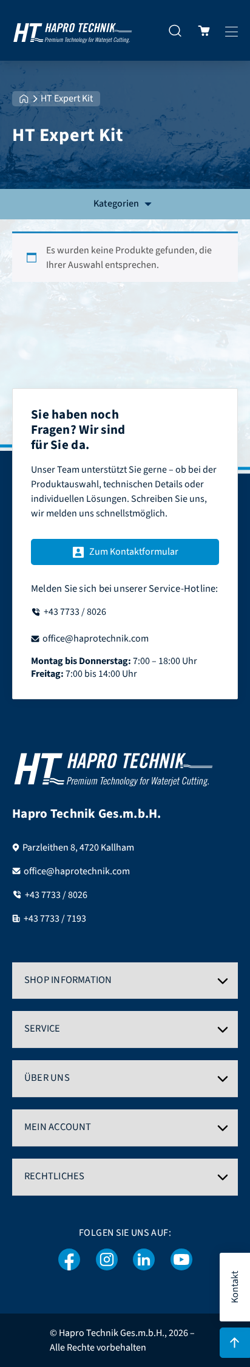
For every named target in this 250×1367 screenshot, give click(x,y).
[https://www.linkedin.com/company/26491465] (144, 1260)
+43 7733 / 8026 (56, 895)
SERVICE (42, 1028)
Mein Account (58, 1127)
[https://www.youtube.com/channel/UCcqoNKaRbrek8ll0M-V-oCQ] (181, 1260)
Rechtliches (54, 1176)
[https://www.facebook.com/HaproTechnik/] (69, 1260)
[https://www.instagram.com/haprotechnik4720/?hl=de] (107, 1260)
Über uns (47, 1078)
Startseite (24, 98)
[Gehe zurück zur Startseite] (72, 30)
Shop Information (68, 980)
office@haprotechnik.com (77, 871)
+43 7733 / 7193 (55, 918)
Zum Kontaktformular (133, 551)
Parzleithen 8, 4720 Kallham (78, 847)
